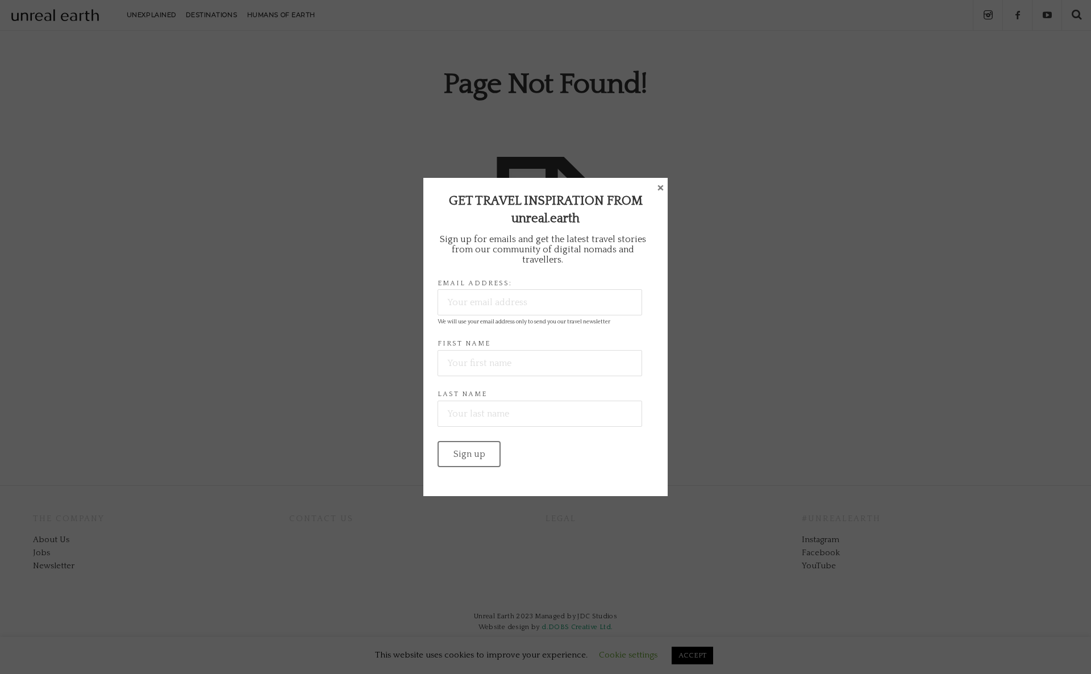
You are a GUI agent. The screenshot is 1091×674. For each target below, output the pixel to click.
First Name (464, 343)
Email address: (475, 283)
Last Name (462, 394)
